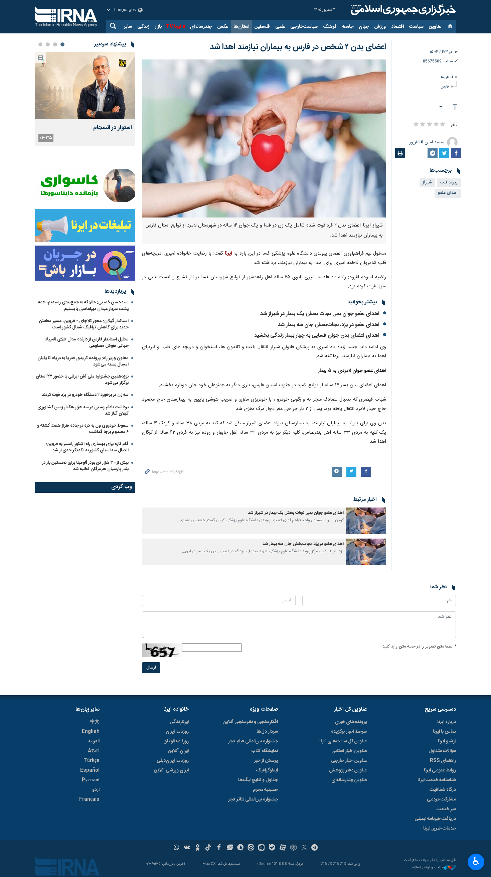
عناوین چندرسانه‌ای (349, 780)
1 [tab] (62, 44)
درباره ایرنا (446, 722)
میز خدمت (446, 809)
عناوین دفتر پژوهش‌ (348, 770)
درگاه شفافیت (443, 790)
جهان (364, 27)
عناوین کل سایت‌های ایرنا (343, 741)
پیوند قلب (449, 182)
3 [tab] (48, 44)
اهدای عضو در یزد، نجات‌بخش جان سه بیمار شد (328, 324)
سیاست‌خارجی (304, 27)
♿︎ (476, 861)
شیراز (427, 182)
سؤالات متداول (442, 751)
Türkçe (92, 761)
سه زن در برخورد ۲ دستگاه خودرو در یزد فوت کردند (85, 395)
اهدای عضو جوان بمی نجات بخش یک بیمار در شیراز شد (319, 313)
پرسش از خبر (266, 761)
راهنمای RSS (443, 761)
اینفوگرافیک (267, 770)
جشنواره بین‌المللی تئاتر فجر (253, 799)
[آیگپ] (261, 848)
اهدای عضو (448, 192)
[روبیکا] (293, 848)
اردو (96, 790)
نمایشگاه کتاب (265, 751)
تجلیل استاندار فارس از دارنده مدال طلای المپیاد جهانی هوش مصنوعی (87, 342)
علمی (280, 27)
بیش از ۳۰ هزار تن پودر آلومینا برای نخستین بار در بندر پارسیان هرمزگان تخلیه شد (85, 466)
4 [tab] (40, 44)
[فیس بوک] (218, 848)
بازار (158, 27)
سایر (128, 27)
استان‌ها (241, 27)
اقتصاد (397, 27)
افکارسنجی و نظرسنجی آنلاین (250, 722)
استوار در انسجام (112, 128)
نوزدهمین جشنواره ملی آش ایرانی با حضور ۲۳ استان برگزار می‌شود (82, 380)
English (91, 732)
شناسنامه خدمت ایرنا (437, 780)
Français (89, 799)
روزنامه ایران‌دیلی (173, 761)
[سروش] (240, 848)
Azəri (94, 751)
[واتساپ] (176, 848)
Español (90, 770)
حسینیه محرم (265, 790)
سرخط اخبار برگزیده (349, 732)
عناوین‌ (435, 27)
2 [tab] (55, 44)
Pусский (91, 780)
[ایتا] (251, 848)
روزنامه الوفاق (176, 741)
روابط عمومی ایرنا (440, 770)
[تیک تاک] (208, 848)
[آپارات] (282, 848)
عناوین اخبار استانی (349, 751)
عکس (222, 27)
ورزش (380, 27)
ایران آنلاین (178, 751)
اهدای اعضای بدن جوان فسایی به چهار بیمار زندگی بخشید (316, 335)
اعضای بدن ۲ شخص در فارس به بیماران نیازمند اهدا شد (298, 47)
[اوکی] (197, 848)
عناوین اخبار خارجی (349, 761)
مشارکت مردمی (441, 799)
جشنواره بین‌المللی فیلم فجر (253, 741)
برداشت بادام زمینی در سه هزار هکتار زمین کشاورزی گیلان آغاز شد (83, 410)
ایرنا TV (173, 27)
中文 (95, 722)
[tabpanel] (85, 99)
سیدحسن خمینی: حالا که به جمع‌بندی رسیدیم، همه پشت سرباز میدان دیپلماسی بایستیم (83, 305)
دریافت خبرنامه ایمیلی (435, 819)
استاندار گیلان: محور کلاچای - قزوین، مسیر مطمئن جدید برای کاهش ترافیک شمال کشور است (84, 324)
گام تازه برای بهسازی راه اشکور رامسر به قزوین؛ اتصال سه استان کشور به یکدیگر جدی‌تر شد (87, 447)
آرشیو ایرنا (447, 741)
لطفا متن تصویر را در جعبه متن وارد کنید (419, 646)
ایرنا (402, 10)
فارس (445, 87)
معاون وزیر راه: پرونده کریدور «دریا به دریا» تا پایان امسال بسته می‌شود (83, 361)
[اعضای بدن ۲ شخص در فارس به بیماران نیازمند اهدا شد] (264, 138)
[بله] (272, 848)
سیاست (416, 27)
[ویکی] (186, 848)
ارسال (151, 667)
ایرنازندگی (179, 722)
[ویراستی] (229, 848)
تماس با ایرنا (444, 732)
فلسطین (262, 27)
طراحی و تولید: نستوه (428, 868)
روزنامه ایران (177, 732)
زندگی (143, 27)
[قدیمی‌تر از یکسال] (366, 520)
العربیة (94, 741)
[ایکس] (304, 848)
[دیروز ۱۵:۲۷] (85, 85)
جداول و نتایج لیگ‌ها (258, 780)
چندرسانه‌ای (201, 27)
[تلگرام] (314, 848)
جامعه (347, 27)
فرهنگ (330, 27)
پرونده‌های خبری (351, 722)
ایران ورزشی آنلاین (171, 770)
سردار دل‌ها (267, 732)
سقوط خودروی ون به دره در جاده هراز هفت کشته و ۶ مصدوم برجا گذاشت (83, 429)
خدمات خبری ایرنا (439, 829)
